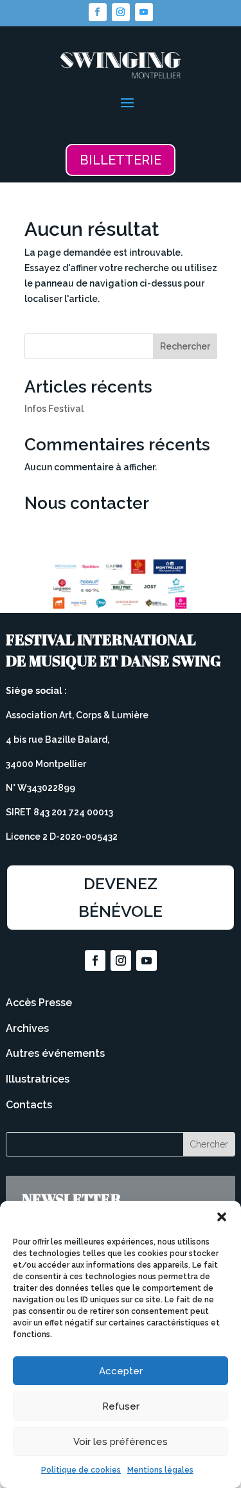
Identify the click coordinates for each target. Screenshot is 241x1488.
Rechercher (185, 346)
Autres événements (55, 1053)
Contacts (29, 1105)
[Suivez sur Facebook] (98, 12)
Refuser (120, 1406)
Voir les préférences (120, 1442)
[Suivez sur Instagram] (121, 12)
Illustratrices (37, 1079)
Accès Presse (39, 1002)
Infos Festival (54, 408)
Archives (27, 1028)
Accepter (121, 1371)
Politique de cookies (81, 1470)
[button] (221, 1216)
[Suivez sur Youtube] (144, 12)
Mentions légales (160, 1470)
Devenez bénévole (120, 897)
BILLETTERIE (120, 160)
